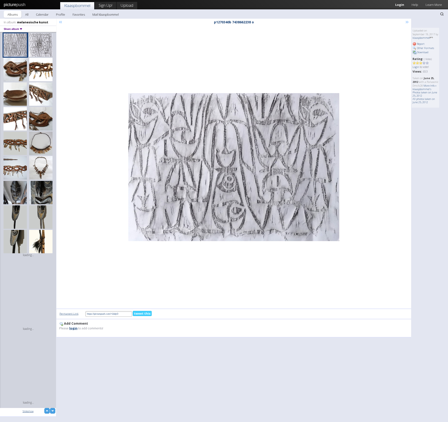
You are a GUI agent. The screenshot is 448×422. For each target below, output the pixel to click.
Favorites (79, 14)
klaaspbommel (421, 37)
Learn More (434, 5)
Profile (60, 14)
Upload (127, 5)
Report (420, 44)
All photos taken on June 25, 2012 (424, 100)
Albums (12, 14)
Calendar (42, 14)
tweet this (142, 313)
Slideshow (28, 411)
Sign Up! (105, 5)
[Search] (442, 14)
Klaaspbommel (77, 5)
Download (422, 52)
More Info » (430, 85)
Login (399, 5)
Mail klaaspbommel (105, 14)
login (73, 328)
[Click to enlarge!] (233, 167)
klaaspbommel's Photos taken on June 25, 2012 (425, 92)
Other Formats (425, 48)
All (26, 14)
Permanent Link (69, 313)
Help (415, 5)
